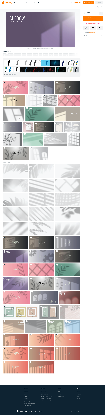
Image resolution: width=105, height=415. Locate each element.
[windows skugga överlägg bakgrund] (55, 326)
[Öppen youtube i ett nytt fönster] (41, 411)
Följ (101, 13)
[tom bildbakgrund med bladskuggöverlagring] (28, 127)
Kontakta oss (60, 392)
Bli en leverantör (61, 396)
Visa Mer (76, 69)
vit (40, 54)
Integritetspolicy (73, 411)
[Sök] (98, 7)
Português (79, 394)
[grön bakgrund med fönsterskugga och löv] (33, 139)
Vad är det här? (92, 32)
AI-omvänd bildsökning (28, 401)
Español (78, 392)
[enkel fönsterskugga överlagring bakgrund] (67, 114)
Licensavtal (43, 391)
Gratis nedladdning (93, 18)
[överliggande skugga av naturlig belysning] (13, 114)
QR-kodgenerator (27, 405)
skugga (45, 54)
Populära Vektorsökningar (46, 396)
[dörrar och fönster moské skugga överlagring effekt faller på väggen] (69, 297)
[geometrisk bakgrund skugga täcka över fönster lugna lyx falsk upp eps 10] (13, 326)
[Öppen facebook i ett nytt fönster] (29, 411)
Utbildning (26, 398)
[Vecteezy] (7, 2)
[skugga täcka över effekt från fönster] (67, 127)
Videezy (25, 394)
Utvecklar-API (26, 400)
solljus (24, 54)
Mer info (85, 35)
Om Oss (59, 394)
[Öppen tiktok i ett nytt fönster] (37, 411)
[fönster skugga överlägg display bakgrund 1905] (39, 153)
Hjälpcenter (60, 391)
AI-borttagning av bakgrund (29, 403)
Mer (39, 2)
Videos (27, 2)
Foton (22, 2)
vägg (51, 54)
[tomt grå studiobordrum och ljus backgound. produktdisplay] (55, 139)
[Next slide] (78, 54)
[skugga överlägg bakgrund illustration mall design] (15, 87)
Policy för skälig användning (82, 411)
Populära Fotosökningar (46, 398)
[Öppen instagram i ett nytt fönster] (31, 411)
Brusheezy (26, 391)
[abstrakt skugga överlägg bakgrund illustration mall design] (14, 100)
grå (60, 54)
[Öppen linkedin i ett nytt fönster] (33, 411)
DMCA (42, 392)
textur (56, 54)
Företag (25, 396)
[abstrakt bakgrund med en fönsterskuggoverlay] (34, 100)
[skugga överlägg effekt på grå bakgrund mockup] (12, 139)
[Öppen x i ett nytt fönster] (39, 411)
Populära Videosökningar (46, 400)
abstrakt (35, 54)
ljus (5, 54)
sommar (72, 54)
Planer (72, 2)
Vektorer (16, 2)
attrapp (65, 54)
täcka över (17, 54)
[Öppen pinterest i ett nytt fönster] (35, 411)
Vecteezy (25, 392)
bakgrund (10, 54)
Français (78, 398)
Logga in (99, 2)
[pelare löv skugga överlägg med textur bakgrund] (70, 312)
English (78, 391)
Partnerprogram (44, 394)
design (29, 54)
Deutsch (78, 396)
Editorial (33, 2)
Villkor (67, 411)
